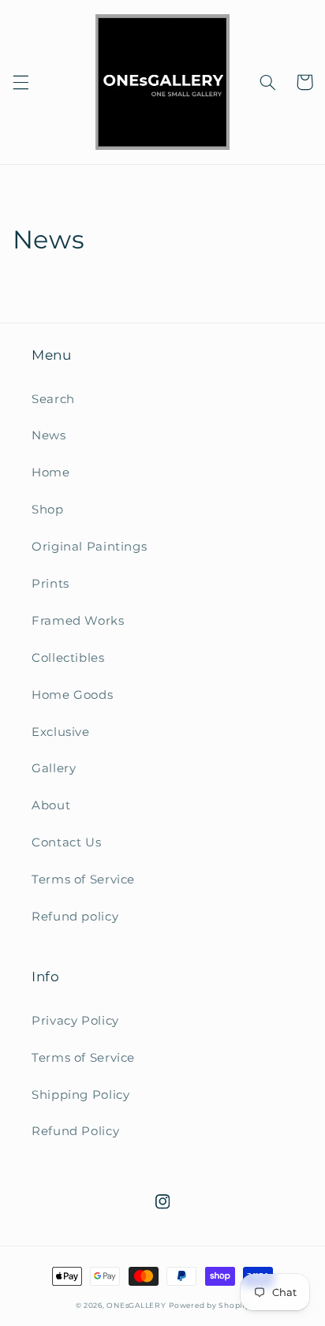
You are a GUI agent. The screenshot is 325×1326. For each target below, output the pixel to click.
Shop (48, 509)
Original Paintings (89, 547)
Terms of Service (83, 879)
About (51, 805)
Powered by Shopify (209, 1305)
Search (53, 399)
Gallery (54, 768)
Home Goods (72, 695)
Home (51, 472)
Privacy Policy (75, 1021)
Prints (50, 584)
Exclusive (61, 732)
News (49, 435)
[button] (20, 82)
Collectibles (68, 658)
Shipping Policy (80, 1095)
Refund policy (75, 917)
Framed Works (78, 621)
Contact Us (66, 842)
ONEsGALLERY (136, 1305)
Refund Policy (75, 1131)
